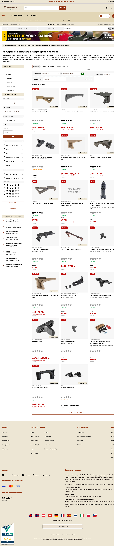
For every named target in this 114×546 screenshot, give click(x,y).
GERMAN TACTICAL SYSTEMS (39, 109)
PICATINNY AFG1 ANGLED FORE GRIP (43, 203)
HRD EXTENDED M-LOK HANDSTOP (71, 249)
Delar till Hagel (25, 20)
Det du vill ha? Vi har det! (12, 221)
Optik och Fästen (57, 20)
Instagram (17, 475)
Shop (4, 16)
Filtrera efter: (37, 73)
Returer (79, 445)
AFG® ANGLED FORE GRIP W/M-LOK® (72, 111)
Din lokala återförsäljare (84, 436)
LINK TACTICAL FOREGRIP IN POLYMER (101, 295)
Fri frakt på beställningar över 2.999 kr (61, 1)
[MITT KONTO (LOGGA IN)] (107, 8)
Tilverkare (4, 432)
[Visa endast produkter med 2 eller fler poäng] (13, 194)
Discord (7, 475)
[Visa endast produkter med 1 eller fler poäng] (13, 196)
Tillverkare (31, 16)
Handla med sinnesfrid (12, 239)
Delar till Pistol (17, 20)
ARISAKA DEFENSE (91, 57)
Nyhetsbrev (5, 449)
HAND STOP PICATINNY (68, 341)
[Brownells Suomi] (75, 515)
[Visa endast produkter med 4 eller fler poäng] (13, 188)
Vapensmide (49, 20)
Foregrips (34, 131)
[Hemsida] (4, 28)
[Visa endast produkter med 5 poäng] (13, 185)
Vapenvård (64, 20)
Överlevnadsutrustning (50, 449)
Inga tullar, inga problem (12, 233)
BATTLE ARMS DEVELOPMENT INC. (69, 293)
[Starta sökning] (62, 8)
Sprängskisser (16, 16)
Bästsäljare (5, 436)
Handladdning (38, 20)
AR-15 (54, 59)
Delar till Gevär (9, 20)
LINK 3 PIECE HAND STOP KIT (40, 249)
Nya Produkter (6, 440)
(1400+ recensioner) (65, 24)
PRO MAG (92, 201)
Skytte (43, 20)
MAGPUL (5, 59)
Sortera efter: (38, 79)
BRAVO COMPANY (94, 109)
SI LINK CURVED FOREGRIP (40, 387)
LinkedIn (37, 475)
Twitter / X (48, 475)
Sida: (86, 79)
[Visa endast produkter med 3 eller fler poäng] (13, 191)
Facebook (27, 475)
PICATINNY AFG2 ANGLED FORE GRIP (101, 157)
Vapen (3, 20)
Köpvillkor (80, 440)
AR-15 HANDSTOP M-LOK (68, 295)
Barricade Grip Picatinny (39, 111)
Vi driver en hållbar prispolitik (13, 260)
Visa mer (8, 165)
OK (13, 136)
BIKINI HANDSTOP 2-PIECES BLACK (42, 157)
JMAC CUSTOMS (65, 247)
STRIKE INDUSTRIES (105, 57)
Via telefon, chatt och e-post (13, 227)
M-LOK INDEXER (37, 341)
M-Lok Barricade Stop (67, 387)
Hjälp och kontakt (9, 1)
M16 (60, 59)
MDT (62, 385)
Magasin (31, 20)
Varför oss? (80, 432)
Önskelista (111, 8)
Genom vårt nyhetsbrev (12, 247)
